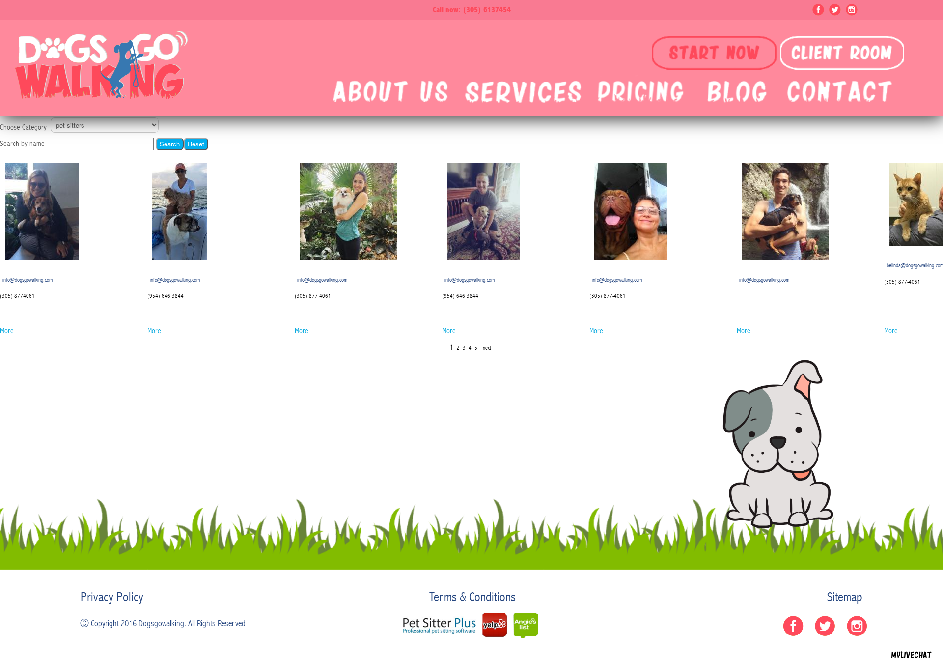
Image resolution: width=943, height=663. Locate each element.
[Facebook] (818, 6)
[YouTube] (851, 6)
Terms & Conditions (472, 597)
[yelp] (494, 625)
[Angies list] (525, 625)
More (7, 330)
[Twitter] (835, 6)
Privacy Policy (112, 597)
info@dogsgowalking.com (27, 279)
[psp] (439, 624)
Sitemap (844, 597)
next (487, 348)
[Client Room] (842, 53)
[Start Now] (714, 53)
